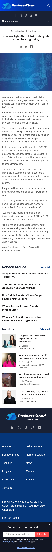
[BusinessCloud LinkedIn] (16, 15)
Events (30, 471)
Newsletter (8, 479)
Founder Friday (10, 454)
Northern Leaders (35, 454)
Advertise (31, 479)
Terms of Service (24, 542)
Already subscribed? (26, 548)
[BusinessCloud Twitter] (21, 15)
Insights (6, 471)
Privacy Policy (8, 542)
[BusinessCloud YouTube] (36, 15)
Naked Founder (34, 446)
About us (7, 487)
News (29, 463)
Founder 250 (9, 446)
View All (45, 266)
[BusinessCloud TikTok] (26, 15)
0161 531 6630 (10, 518)
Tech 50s (7, 463)
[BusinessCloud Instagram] (31, 15)
